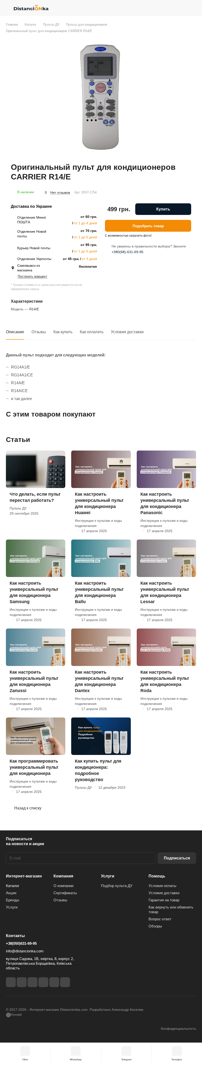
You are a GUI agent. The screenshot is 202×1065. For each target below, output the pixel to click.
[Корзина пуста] (192, 7)
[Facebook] (11, 982)
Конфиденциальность (178, 1028)
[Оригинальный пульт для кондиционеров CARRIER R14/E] (101, 98)
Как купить (62, 332)
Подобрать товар (148, 226)
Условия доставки (127, 332)
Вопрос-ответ (160, 919)
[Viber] (54, 982)
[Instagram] (22, 982)
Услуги (11, 907)
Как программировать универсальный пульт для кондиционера (34, 767)
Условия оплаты (162, 886)
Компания (63, 876)
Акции (11, 893)
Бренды (12, 900)
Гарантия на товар (164, 900)
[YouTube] (43, 982)
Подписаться (177, 858)
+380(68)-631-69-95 (127, 252)
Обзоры (155, 926)
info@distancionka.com (25, 951)
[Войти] (180, 7)
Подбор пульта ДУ (117, 886)
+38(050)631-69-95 (21, 943)
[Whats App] (65, 982)
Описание (15, 332)
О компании (63, 886)
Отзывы (39, 332)
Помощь (157, 876)
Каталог (12, 886)
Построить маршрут (32, 276)
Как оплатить (91, 332)
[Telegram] (32, 982)
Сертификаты (65, 893)
